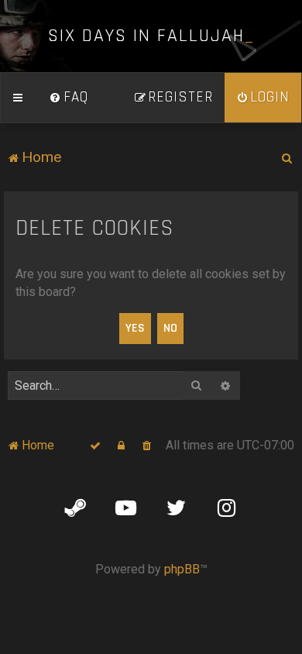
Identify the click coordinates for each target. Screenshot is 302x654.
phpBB (182, 569)
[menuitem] (69, 97)
